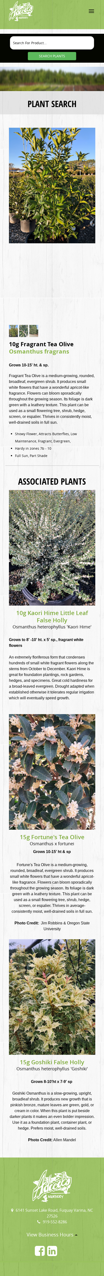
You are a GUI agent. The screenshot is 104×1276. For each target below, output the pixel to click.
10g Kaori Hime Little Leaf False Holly (52, 616)
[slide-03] (33, 331)
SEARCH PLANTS (52, 56)
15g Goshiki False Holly (52, 1062)
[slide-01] (13, 331)
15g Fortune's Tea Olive (52, 837)
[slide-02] (23, 331)
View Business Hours (51, 1234)
